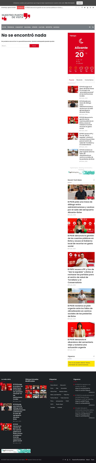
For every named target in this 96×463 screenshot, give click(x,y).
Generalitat (64, 388)
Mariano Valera (63, 391)
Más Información (70, 3)
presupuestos (59, 401)
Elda (57, 388)
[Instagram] (90, 7)
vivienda (59, 407)
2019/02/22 (92, 405)
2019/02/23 (92, 392)
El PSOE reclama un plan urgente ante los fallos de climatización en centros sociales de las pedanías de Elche (87, 154)
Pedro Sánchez (65, 398)
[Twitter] (84, 7)
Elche (51, 388)
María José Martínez (55, 394)
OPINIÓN (34, 27)
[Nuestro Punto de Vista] (16, 17)
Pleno (51, 401)
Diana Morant (54, 385)
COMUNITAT (19, 27)
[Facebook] (82, 7)
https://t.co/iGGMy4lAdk (82, 416)
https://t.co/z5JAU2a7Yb (82, 388)
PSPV (51, 404)
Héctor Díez (53, 391)
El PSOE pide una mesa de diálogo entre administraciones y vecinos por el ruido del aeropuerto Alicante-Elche (86, 106)
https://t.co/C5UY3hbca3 (82, 390)
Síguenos (71, 356)
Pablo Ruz (66, 394)
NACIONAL (27, 27)
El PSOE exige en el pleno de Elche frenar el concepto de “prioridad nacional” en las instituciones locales (87, 91)
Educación (63, 385)
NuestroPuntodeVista (78, 459)
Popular (71, 80)
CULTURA (41, 27)
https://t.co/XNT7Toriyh (82, 401)
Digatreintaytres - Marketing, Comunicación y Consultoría (81, 168)
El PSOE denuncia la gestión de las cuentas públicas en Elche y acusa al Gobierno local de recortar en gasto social (58, 7)
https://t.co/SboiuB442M (82, 403)
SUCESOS (56, 27)
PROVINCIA (10, 27)
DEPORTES (49, 27)
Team (92, 459)
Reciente (79, 80)
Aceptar (79, 3)
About (88, 459)
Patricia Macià (54, 398)
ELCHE (4, 27)
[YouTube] (87, 7)
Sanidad (52, 407)
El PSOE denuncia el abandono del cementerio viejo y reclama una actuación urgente (80, 343)
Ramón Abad (59, 404)
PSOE (67, 401)
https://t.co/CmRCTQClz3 (82, 414)
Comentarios (89, 80)
